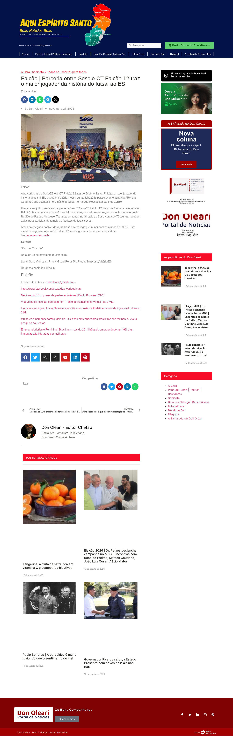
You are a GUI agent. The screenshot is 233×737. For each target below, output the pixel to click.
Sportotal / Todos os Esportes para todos (59, 72)
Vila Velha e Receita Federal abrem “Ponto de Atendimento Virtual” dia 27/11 (67, 301)
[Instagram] (45, 357)
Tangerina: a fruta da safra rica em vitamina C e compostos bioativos (48, 566)
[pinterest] (212, 714)
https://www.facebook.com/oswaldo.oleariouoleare (51, 288)
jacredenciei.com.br (38, 235)
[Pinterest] (85, 357)
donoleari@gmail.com (42, 45)
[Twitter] (35, 357)
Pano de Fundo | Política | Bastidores (53, 54)
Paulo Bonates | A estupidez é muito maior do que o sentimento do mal (49, 656)
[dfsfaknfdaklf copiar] (186, 113)
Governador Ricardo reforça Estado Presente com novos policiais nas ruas (110, 663)
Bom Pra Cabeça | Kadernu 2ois (110, 54)
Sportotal (83, 54)
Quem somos (25, 45)
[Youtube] (65, 357)
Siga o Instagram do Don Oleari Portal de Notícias (188, 75)
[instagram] (205, 714)
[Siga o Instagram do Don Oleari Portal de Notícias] (166, 76)
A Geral (25, 54)
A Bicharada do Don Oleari (198, 54)
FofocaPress (138, 54)
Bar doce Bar (157, 54)
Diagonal (174, 54)
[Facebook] (25, 357)
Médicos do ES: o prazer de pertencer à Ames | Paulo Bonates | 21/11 (63, 295)
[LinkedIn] (197, 714)
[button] (24, 99)
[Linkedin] (75, 357)
